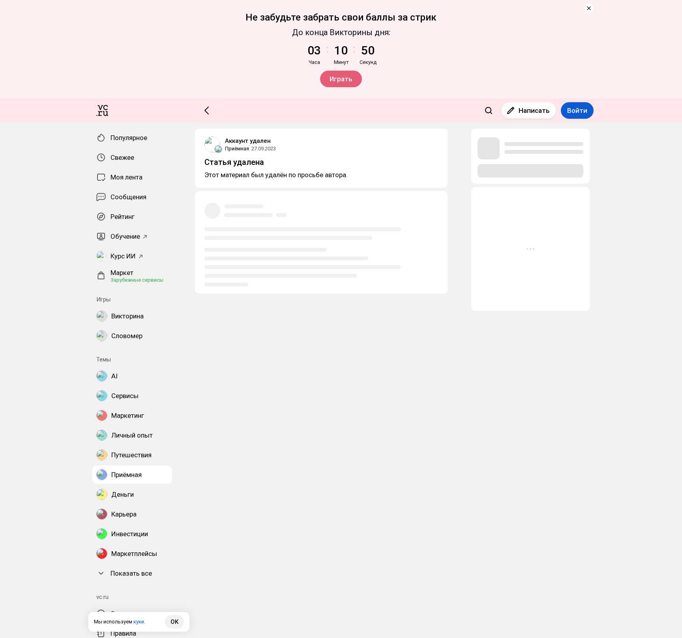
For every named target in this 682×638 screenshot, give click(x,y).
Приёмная (237, 149)
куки (138, 622)
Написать (534, 110)
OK (174, 621)
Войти (577, 110)
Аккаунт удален (248, 140)
